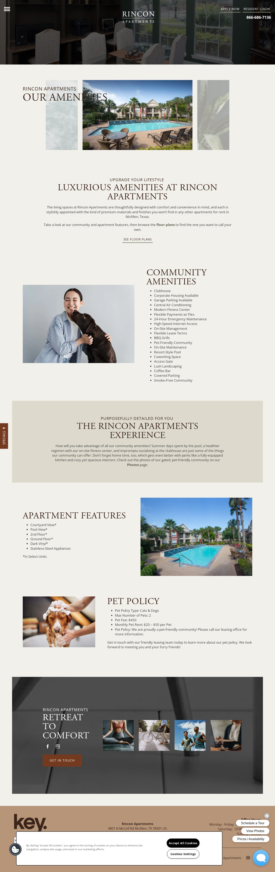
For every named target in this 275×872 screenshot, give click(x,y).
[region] (119, 848)
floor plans (165, 224)
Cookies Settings (183, 854)
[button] (257, 9)
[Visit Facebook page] (48, 746)
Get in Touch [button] (62, 760)
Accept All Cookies (183, 843)
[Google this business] (58, 746)
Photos (133, 464)
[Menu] (7, 9)
